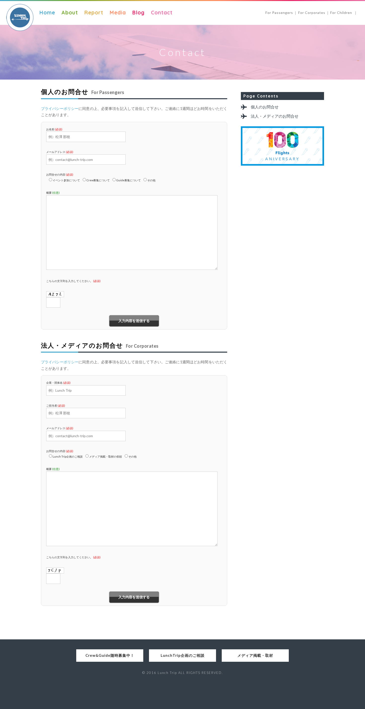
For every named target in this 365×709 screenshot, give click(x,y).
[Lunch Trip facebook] (359, 12)
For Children (341, 12)
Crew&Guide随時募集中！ (109, 655)
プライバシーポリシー (59, 108)
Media (118, 12)
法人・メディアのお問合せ (274, 116)
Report (93, 12)
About (69, 12)
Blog (138, 12)
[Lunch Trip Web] (20, 17)
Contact (162, 12)
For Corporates (311, 12)
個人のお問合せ (265, 106)
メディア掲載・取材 (255, 655)
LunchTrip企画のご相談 (183, 655)
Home (47, 12)
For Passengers (279, 12)
